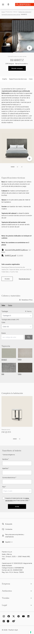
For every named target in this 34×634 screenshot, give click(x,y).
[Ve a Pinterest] (18, 616)
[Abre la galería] (29, 48)
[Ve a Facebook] (8, 616)
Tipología (5, 311)
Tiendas (5, 598)
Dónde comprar (17, 68)
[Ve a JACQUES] (17, 411)
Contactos (8, 529)
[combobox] (17, 315)
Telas (3, 305)
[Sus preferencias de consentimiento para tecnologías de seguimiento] (30, 632)
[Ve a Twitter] (13, 616)
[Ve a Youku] (8, 621)
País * (4, 487)
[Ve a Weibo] (13, 621)
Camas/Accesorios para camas (11, 14)
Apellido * (5, 468)
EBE (3, 374)
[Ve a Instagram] (3, 616)
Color (3, 322)
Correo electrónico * (9, 477)
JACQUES (6, 432)
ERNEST (4, 360)
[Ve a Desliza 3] (22, 167)
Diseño (4, 79)
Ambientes (7, 590)
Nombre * (5, 459)
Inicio (3, 12)
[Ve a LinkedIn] (27, 616)
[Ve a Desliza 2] (17, 167)
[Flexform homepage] (24, 4)
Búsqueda (8, 524)
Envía (17, 506)
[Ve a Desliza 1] (12, 167)
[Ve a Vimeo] (3, 621)
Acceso (7, 279)
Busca (4, 333)
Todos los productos (24, 12)
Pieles (10, 305)
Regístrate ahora (24, 279)
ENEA (19, 359)
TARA (19, 374)
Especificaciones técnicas (18, 79)
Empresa (6, 583)
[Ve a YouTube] (23, 616)
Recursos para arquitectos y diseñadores (14, 535)
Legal (4, 605)
